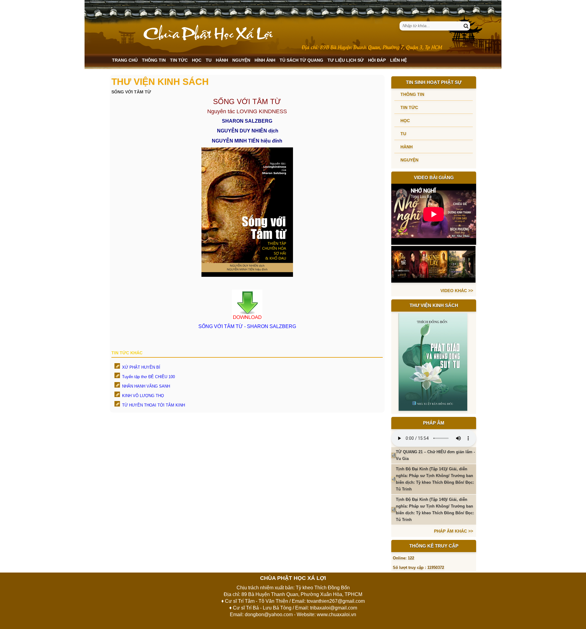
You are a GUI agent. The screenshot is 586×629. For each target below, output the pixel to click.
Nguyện (241, 60)
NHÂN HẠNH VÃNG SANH (146, 386)
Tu (209, 60)
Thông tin (154, 60)
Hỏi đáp (377, 60)
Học (196, 60)
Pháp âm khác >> (453, 531)
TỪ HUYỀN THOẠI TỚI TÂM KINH (153, 405)
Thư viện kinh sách (434, 305)
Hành (222, 60)
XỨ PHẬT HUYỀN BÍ (141, 367)
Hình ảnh (265, 60)
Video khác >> (456, 290)
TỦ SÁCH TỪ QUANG (301, 60)
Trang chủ (125, 60)
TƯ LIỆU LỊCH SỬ (345, 60)
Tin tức (179, 60)
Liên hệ (398, 60)
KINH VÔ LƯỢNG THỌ (143, 395)
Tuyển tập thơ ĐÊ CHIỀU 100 (148, 376)
